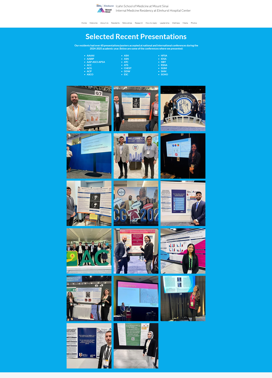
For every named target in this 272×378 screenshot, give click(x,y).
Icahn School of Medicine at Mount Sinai (142, 6)
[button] (93, 23)
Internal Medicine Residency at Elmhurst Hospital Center (153, 10)
